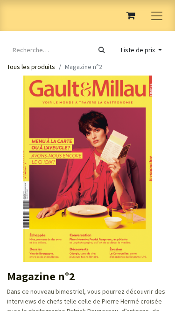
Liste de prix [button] (138, 50)
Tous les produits (31, 66)
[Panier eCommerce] (130, 15)
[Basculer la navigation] (157, 15)
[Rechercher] (101, 50)
